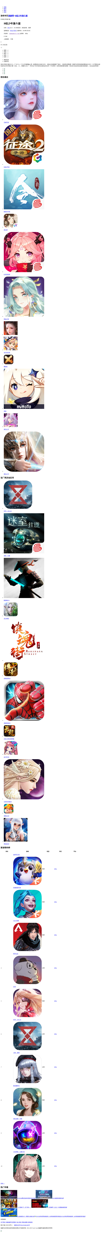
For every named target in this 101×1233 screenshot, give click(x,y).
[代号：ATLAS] (18, 508)
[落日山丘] (27, 983)
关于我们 (3, 1222)
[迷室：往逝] (24, 553)
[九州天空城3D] (24, 799)
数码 (5, 8)
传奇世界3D (7, 678)
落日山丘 (15, 953)
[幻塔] (27, 1016)
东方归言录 (7, 352)
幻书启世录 (7, 274)
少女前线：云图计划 (19, 1151)
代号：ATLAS (8, 511)
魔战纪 (6, 366)
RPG (9, 27)
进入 (55, 869)
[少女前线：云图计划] (27, 1181)
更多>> (3, 1183)
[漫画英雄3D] (24, 720)
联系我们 (13, 1222)
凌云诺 (6, 230)
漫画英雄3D (7, 723)
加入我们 (19, 1222)
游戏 (5, 7)
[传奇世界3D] (11, 675)
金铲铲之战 (16, 854)
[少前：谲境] (27, 1082)
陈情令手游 (7, 211)
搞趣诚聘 (8, 1222)
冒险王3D (6, 816)
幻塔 (14, 986)
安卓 (15, 30)
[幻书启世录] (24, 271)
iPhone (12, 30)
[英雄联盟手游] (27, 917)
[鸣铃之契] (24, 316)
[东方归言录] (11, 350)
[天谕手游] (24, 119)
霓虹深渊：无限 (17, 1118)
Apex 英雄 (16, 920)
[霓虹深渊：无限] (27, 1148)
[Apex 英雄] (27, 950)
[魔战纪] (8, 363)
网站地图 (24, 1222)
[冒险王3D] (9, 813)
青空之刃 (6, 429)
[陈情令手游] (24, 209)
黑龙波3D (6, 844)
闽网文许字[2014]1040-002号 (22, 1225)
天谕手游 (6, 122)
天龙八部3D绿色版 (9, 739)
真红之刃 (6, 474)
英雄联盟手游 (17, 887)
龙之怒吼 (6, 618)
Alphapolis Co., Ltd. (14, 33)
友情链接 (30, 1222)
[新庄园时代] (27, 1115)
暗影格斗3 (6, 600)
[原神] (24, 408)
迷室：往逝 (7, 555)
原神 (5, 411)
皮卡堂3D (6, 757)
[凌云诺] (11, 227)
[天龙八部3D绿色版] (9, 736)
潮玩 (5, 10)
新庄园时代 (16, 1085)
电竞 (5, 12)
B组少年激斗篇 (21, 16)
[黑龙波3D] (15, 841)
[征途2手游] (24, 164)
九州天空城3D (8, 801)
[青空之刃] (11, 426)
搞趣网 (11, 16)
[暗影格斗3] (24, 597)
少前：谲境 (16, 1052)
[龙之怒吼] (11, 615)
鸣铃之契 (6, 319)
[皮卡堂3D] (11, 754)
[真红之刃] (24, 471)
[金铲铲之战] (27, 884)
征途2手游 (6, 167)
